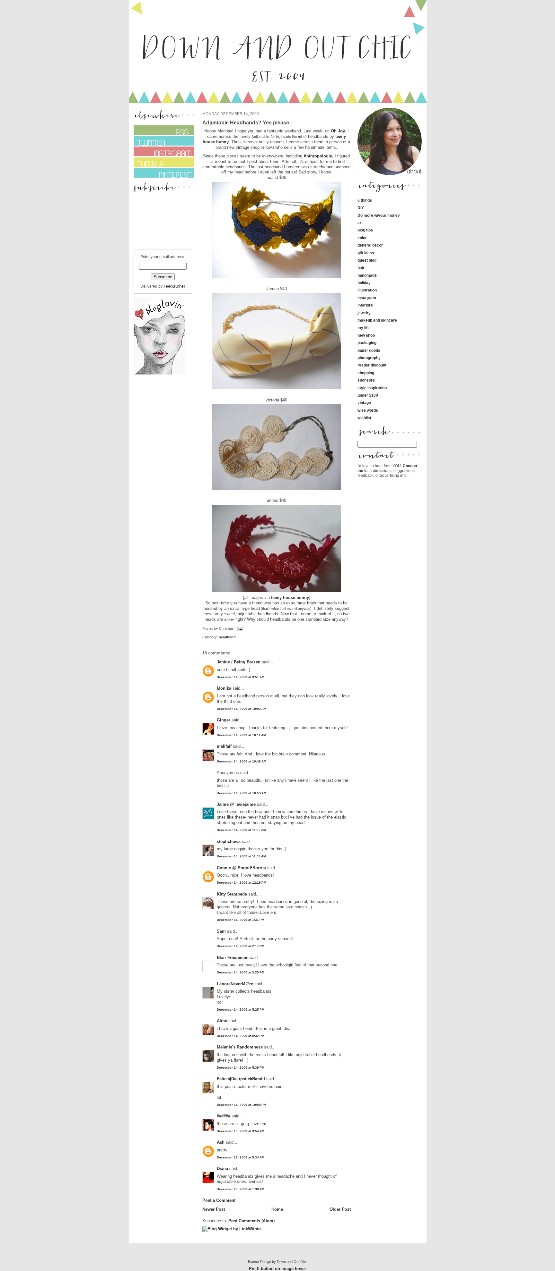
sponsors (366, 380)
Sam (221, 931)
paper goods (368, 350)
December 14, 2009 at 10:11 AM (241, 735)
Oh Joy (338, 131)
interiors (365, 305)
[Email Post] (239, 628)
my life (363, 327)
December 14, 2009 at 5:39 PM (240, 1067)
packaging (366, 343)
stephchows (229, 841)
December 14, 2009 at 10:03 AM (241, 709)
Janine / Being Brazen (238, 662)
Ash (221, 1142)
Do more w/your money (378, 215)
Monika (224, 688)
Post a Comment (218, 1200)
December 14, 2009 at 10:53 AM (241, 793)
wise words (367, 410)
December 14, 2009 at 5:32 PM (240, 1036)
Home (277, 1209)
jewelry (364, 313)
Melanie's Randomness (240, 1047)
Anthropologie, (318, 156)
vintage (364, 402)
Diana (223, 1168)
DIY (360, 208)
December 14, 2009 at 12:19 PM (241, 882)
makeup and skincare (377, 320)
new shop (366, 335)
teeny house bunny (290, 597)
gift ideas (365, 253)
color (362, 238)
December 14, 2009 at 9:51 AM (240, 677)
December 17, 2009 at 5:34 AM (240, 1157)
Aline (222, 1020)
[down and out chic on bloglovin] (159, 373)
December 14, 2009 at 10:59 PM (241, 1105)
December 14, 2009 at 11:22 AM (241, 830)
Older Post (340, 1209)
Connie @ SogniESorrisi (241, 867)
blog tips (365, 230)
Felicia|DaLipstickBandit (241, 1078)
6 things (364, 200)
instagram (366, 298)
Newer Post (213, 1209)
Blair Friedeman (233, 957)
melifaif (224, 746)
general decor (370, 245)
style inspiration (372, 388)
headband (227, 637)
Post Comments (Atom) (251, 1220)
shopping (365, 373)
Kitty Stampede (232, 894)
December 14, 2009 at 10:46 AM (241, 761)
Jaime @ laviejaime (236, 804)
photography (369, 358)
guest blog (366, 260)
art (360, 223)
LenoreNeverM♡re (235, 983)
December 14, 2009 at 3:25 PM (240, 972)
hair (361, 267)
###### (223, 1116)
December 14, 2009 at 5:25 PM (240, 1009)
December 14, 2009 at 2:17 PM (240, 946)
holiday (364, 283)
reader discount (371, 365)
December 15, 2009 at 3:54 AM (240, 1131)
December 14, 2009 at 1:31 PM (240, 920)
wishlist (364, 418)
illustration (367, 290)
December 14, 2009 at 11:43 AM (241, 856)
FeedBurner (174, 286)
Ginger (223, 720)
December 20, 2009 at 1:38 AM (240, 1189)
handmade (367, 275)
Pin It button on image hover (277, 1268)
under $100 (367, 395)
